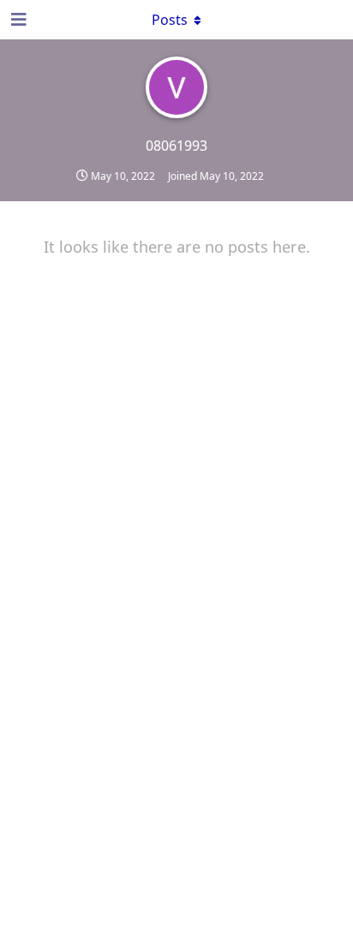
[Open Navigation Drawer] (17, 19)
